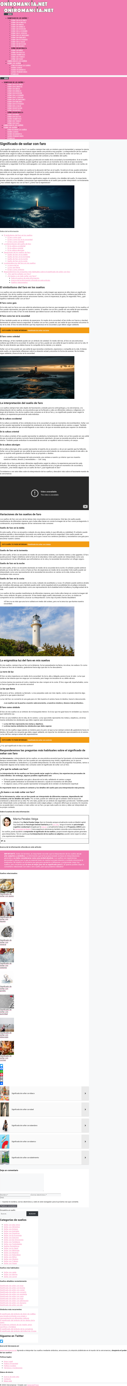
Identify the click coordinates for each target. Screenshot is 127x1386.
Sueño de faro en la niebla (17, 255)
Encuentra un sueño (7, 1210)
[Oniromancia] (29, 11)
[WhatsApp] (44, 1071)
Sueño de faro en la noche (17, 259)
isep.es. (44, 827)
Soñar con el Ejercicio (19, 33)
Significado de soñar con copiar (12, 1290)
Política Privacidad (11, 1363)
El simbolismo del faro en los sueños (18, 235)
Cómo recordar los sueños (20, 65)
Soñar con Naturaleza (19, 48)
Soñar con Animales (18, 27)
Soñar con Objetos (18, 52)
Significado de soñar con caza (12, 1296)
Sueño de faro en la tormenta (18, 257)
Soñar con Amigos (17, 24)
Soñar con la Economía (19, 31)
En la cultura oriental (15, 248)
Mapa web (8, 1381)
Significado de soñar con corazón (13, 1292)
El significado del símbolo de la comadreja (16, 1329)
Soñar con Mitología (18, 44)
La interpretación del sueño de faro (17, 244)
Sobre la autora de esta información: (25, 278)
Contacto (7, 1379)
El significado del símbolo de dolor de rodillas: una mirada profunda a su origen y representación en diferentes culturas (18, 1316)
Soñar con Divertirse (12, 1233)
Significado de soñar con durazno (13, 1303)
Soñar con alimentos (18, 22)
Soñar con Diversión (18, 29)
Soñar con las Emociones (20, 35)
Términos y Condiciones (13, 1368)
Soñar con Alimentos (12, 1227)
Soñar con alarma (10, 1274)
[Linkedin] (4, 841)
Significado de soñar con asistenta (13, 1294)
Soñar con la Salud (18, 42)
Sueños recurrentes (18, 70)
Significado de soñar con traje (11, 1298)
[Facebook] (44, 1068)
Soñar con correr (10, 1277)
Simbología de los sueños (17, 61)
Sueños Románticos (18, 54)
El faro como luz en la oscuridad (20, 239)
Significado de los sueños (17, 18)
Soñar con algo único (19, 20)
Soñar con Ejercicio (11, 1238)
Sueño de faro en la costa (17, 261)
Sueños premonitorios (19, 72)
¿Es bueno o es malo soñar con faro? (21, 276)
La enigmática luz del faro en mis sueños (20, 263)
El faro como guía (14, 237)
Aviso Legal (8, 1361)
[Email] (44, 1080)
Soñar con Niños (17, 50)
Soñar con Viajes (17, 59)
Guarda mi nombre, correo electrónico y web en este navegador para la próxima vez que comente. (40, 1202)
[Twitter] (2, 841)
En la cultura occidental (16, 246)
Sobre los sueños (14, 63)
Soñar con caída (10, 1272)
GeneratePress (33, 1385)
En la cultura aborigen (15, 250)
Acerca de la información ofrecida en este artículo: (30, 280)
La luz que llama (13, 267)
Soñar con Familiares (18, 37)
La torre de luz (13, 265)
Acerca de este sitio (11, 1377)
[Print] (44, 1077)
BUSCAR (32, 1214)
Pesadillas (15, 74)
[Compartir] (44, 1083)
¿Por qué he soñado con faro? (19, 274)
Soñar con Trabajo (18, 57)
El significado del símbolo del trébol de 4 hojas (18, 1331)
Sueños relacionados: (19, 282)
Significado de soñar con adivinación (14, 1301)
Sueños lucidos (16, 67)
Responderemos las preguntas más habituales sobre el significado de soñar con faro (37, 272)
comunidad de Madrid (23, 829)
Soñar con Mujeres (18, 46)
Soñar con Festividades (19, 39)
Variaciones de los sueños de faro (17, 252)
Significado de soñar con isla (11, 1305)
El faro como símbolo (15, 270)
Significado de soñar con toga (11, 1286)
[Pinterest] (44, 1074)
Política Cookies (10, 1366)
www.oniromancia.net (8, 1350)
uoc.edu (56, 825)
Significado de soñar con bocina (12, 1288)
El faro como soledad (15, 242)
